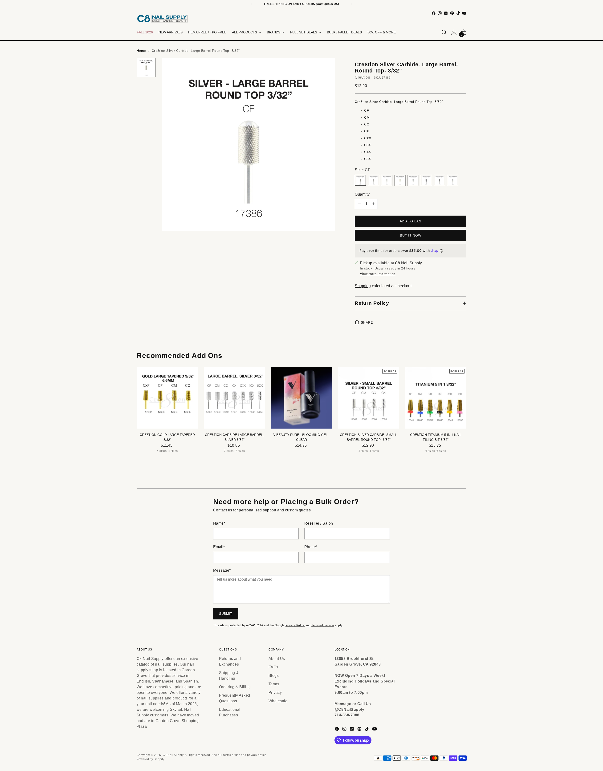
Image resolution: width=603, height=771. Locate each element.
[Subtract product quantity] (359, 204)
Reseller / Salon (318, 523)
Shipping (363, 286)
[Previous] (251, 4)
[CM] (373, 180)
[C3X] (426, 180)
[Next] (351, 4)
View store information (377, 274)
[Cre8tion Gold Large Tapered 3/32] (167, 398)
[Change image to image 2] (146, 67)
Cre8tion (362, 77)
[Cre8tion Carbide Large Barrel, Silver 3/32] (234, 398)
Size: (362, 170)
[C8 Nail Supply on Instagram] (440, 13)
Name (219, 523)
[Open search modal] (444, 32)
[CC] (386, 180)
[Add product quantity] (373, 204)
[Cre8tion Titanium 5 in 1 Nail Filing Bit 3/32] (435, 398)
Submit (225, 613)
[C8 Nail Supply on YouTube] (464, 13)
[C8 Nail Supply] (162, 18)
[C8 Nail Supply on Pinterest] (452, 13)
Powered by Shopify (150, 759)
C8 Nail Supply (173, 755)
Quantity (362, 194)
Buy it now (410, 235)
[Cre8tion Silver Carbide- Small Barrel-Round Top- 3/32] (368, 398)
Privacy (275, 693)
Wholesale (278, 701)
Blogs (274, 676)
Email (219, 547)
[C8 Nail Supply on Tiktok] (458, 13)
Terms (274, 684)
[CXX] (413, 180)
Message (222, 570)
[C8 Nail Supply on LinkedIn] (446, 13)
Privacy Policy (295, 625)
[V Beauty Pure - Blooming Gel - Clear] (301, 398)
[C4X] (439, 180)
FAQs (273, 667)
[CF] (360, 180)
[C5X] (452, 180)
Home (141, 50)
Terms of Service (322, 625)
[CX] (400, 180)
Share (367, 322)
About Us (277, 659)
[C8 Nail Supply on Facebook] (434, 13)
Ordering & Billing (235, 687)
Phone (311, 547)
